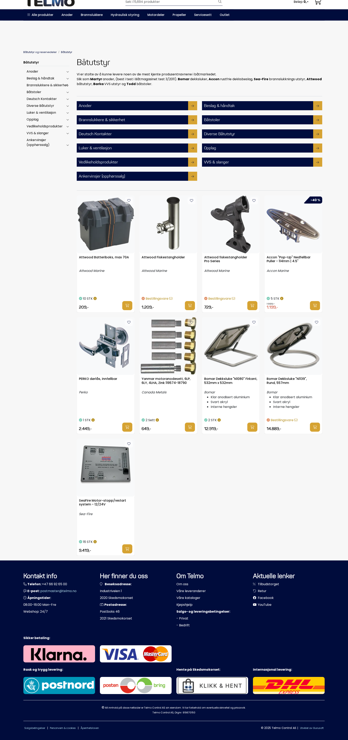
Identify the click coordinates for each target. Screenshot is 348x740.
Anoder (67, 15)
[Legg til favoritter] (129, 200)
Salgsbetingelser (34, 728)
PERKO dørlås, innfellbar (98, 379)
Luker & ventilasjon (41, 112)
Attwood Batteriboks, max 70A (104, 257)
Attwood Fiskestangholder (163, 257)
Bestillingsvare (157, 298)
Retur (261, 591)
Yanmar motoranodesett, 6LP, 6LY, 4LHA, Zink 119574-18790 (166, 381)
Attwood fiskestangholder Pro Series (225, 259)
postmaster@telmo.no (58, 591)
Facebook (265, 598)
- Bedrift (183, 625)
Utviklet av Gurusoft (312, 728)
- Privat (182, 618)
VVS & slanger (38, 133)
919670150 (189, 712)
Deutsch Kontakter (42, 99)
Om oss (182, 584)
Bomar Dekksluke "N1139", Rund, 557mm (287, 381)
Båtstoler (34, 92)
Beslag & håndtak (40, 78)
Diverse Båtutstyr (40, 105)
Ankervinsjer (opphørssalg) (38, 142)
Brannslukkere (92, 15)
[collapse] (67, 71)
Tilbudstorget (268, 584)
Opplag (32, 119)
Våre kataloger (188, 598)
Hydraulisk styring (125, 15)
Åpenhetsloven (90, 728)
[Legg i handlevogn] (127, 305)
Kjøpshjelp (184, 604)
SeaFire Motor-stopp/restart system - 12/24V (102, 503)
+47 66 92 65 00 (54, 584)
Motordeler (156, 15)
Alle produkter (41, 15)
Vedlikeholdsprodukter (45, 126)
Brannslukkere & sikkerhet (47, 85)
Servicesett (203, 15)
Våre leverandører (191, 591)
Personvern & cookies (63, 728)
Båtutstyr (31, 62)
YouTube (264, 604)
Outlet (225, 15)
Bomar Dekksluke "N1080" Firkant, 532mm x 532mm (230, 381)
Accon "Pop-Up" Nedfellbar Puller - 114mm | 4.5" (289, 259)
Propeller (179, 15)
